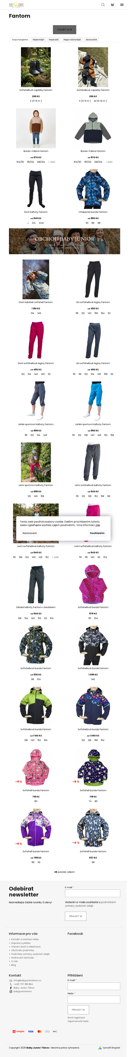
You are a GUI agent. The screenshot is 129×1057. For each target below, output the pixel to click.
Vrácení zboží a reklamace (26, 946)
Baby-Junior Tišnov (24, 987)
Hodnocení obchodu (22, 957)
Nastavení (30, 533)
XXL (34, 223)
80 (35, 801)
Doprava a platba (20, 943)
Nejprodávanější (72, 39)
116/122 (30, 162)
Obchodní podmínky (22, 950)
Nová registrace (76, 1017)
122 (83, 313)
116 (77, 313)
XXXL (41, 223)
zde (97, 525)
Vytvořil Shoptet (111, 1047)
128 (86, 435)
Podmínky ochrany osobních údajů (30, 954)
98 (99, 223)
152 (105, 435)
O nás (14, 961)
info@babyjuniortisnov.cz (27, 980)
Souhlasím (97, 533)
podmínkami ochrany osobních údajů (90, 904)
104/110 (20, 162)
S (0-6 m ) (36, 100)
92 (109, 313)
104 (105, 557)
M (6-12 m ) (100, 100)
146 (39, 313)
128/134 (41, 162)
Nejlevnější (38, 39)
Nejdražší (54, 39)
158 (96, 313)
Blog (13, 965)
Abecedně (91, 39)
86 (93, 223)
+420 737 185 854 (23, 984)
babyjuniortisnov (23, 991)
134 (32, 313)
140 (89, 313)
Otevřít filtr (64, 29)
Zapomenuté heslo (78, 1021)
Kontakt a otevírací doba (25, 939)
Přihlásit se (75, 916)
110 (87, 223)
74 (90, 801)
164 (103, 313)
